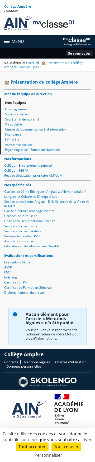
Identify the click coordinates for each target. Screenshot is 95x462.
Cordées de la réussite (20, 216)
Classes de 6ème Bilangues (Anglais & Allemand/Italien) (45, 191)
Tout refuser (66, 447)
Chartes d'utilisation (71, 362)
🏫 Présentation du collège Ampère (43, 64)
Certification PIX (15, 282)
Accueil (33, 62)
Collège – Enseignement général (28, 165)
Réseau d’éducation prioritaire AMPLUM (33, 175)
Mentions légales (36, 362)
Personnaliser (48, 455)
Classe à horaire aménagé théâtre (29, 211)
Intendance (13, 134)
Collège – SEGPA (16, 170)
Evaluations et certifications (28, 255)
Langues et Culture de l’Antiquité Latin (31, 196)
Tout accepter (32, 447)
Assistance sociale (18, 144)
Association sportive (19, 241)
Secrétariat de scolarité (22, 119)
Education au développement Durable (32, 246)
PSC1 (8, 272)
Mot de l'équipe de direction (28, 94)
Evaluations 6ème (17, 262)
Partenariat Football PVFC (22, 236)
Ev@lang (10, 277)
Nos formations (17, 158)
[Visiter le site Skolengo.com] (47, 385)
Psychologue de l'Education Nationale (32, 149)
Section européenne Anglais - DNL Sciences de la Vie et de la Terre (46, 203)
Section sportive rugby (20, 226)
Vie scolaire (13, 124)
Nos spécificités (17, 184)
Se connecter (79, 53)
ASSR (8, 267)
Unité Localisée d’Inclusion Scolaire (29, 221)
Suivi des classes (17, 114)
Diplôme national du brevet (24, 292)
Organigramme (16, 109)
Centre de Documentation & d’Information (35, 129)
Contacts (11, 362)
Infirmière (12, 139)
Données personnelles (23, 366)
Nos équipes (29, 67)
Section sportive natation (22, 231)
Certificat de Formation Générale (28, 287)
